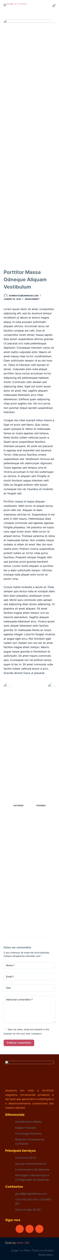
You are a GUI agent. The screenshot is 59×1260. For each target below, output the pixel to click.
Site (8, 987)
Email (10, 976)
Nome (10, 965)
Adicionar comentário (19, 999)
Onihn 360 (23, 1242)
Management (32, 299)
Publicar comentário (19, 1042)
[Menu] (53, 5)
